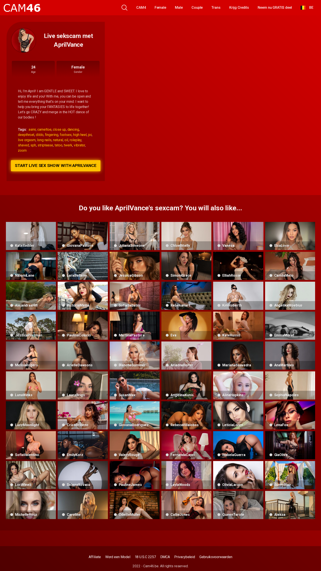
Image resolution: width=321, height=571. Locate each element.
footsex (66, 135)
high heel (80, 135)
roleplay (75, 140)
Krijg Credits (239, 7)
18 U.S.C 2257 (145, 557)
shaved (23, 145)
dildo (39, 135)
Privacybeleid (184, 557)
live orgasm (27, 140)
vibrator (79, 145)
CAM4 (141, 7)
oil (66, 140)
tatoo (58, 145)
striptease (45, 145)
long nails (44, 140)
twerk (68, 145)
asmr (32, 129)
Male (179, 7)
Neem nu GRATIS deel (275, 7)
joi (90, 135)
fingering (51, 135)
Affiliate (95, 557)
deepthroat (26, 135)
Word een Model (117, 557)
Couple (197, 7)
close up (59, 129)
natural (58, 140)
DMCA (165, 557)
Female (160, 7)
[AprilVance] (23, 40)
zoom (22, 150)
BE (309, 7)
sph (33, 145)
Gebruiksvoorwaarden (215, 557)
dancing (73, 129)
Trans (216, 7)
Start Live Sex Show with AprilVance (55, 165)
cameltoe (44, 129)
